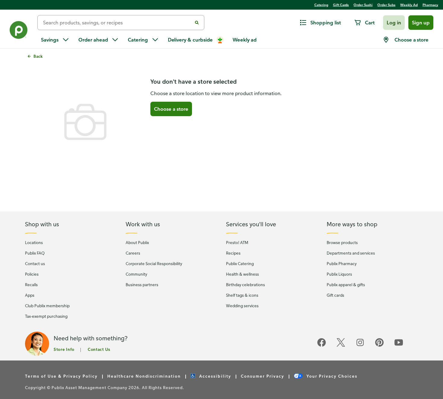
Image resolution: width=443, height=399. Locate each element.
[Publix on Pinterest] (379, 345)
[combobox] (117, 22)
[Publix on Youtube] (399, 345)
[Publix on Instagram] (360, 345)
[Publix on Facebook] (321, 345)
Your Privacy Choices (331, 376)
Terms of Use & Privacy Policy (61, 376)
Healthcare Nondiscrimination (144, 376)
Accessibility (214, 376)
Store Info (64, 349)
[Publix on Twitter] (341, 345)
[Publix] (19, 31)
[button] (394, 22)
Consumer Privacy (262, 376)
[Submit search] (197, 22)
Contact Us (99, 349)
